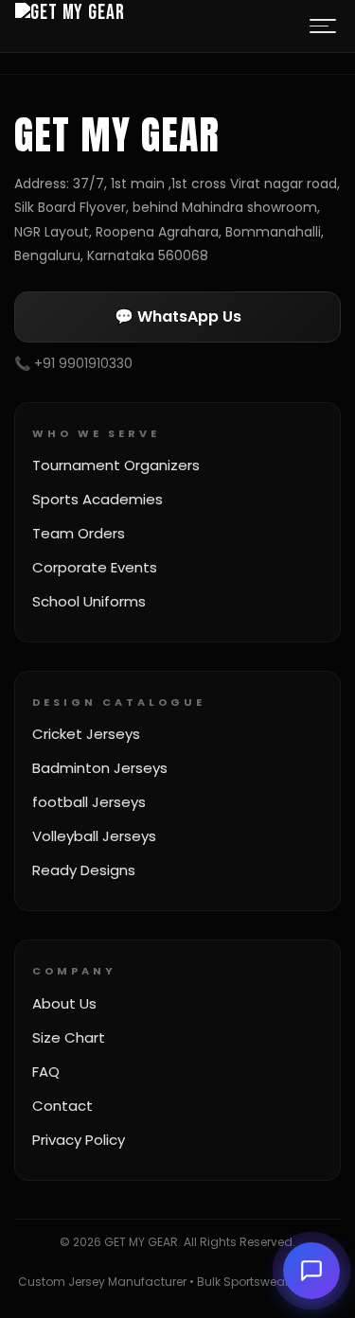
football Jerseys (89, 802)
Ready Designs (83, 870)
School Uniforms (89, 601)
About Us (64, 1003)
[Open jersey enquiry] (311, 1270)
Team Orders (78, 533)
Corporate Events (94, 567)
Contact (62, 1106)
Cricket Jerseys (86, 734)
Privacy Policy (78, 1140)
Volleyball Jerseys (94, 836)
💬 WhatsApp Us (178, 316)
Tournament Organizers (116, 465)
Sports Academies (97, 499)
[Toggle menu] (323, 26)
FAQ (46, 1071)
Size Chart (68, 1037)
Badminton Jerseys (100, 768)
